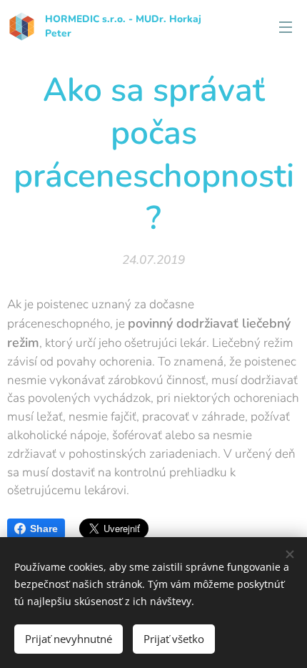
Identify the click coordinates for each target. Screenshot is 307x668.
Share (44, 528)
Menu (285, 26)
